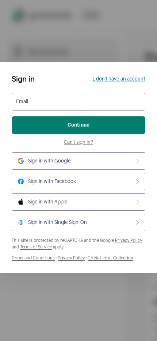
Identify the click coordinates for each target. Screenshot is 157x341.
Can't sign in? (78, 142)
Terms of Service (36, 247)
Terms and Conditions (33, 258)
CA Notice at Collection (110, 258)
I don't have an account (119, 79)
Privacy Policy (128, 240)
